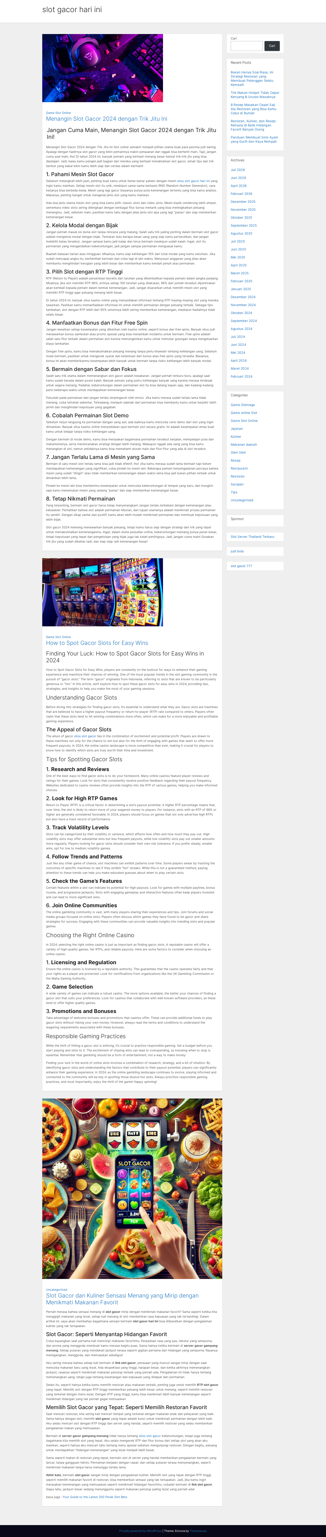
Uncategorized (56, 1289)
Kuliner (236, 436)
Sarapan (237, 484)
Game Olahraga (243, 405)
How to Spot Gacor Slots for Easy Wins (97, 642)
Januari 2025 (241, 289)
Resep (235, 460)
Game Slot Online (58, 113)
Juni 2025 (238, 249)
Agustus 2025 (241, 233)
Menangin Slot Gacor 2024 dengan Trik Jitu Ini (106, 118)
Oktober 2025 (241, 217)
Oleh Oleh (238, 452)
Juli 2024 (238, 337)
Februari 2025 (241, 281)
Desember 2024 (243, 297)
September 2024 (244, 321)
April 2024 (239, 360)
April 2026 (239, 186)
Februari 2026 (242, 194)
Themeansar (198, 1531)
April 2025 (239, 265)
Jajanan (237, 429)
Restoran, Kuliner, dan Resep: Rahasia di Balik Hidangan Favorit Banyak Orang (253, 125)
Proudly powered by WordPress (140, 1531)
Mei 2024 (238, 353)
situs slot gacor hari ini (193, 181)
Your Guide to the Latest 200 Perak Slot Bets (95, 1497)
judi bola (237, 551)
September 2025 (244, 225)
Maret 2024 (240, 368)
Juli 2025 (238, 241)
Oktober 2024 (241, 313)
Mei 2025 (238, 257)
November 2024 (243, 305)
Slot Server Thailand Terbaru (252, 537)
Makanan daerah (244, 444)
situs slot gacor (85, 736)
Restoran (238, 476)
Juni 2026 (238, 178)
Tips (234, 492)
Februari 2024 (242, 376)
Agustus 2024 (241, 329)
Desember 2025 (243, 202)
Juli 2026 (238, 170)
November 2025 (243, 209)
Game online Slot (244, 413)
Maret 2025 (240, 273)
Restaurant (239, 468)
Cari (234, 38)
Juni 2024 (238, 345)
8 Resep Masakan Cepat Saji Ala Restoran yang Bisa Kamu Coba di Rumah (253, 109)
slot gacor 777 (241, 566)
